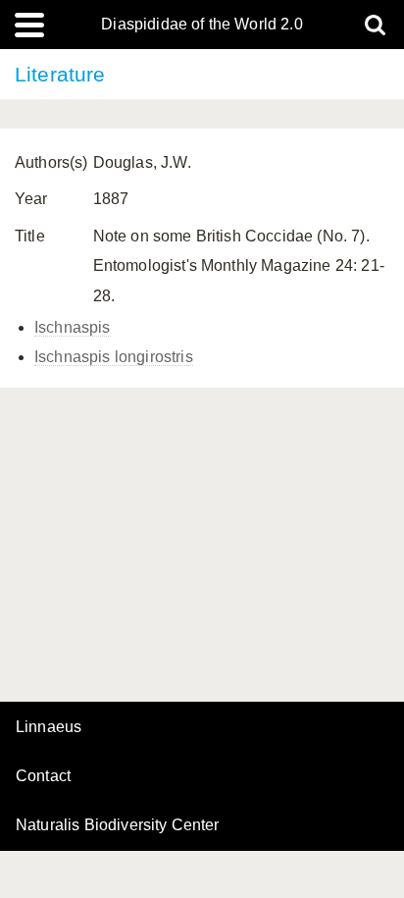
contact (43, 775)
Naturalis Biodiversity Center (118, 825)
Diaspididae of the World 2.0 (201, 24)
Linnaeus (48, 727)
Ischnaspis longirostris (113, 356)
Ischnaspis (72, 327)
